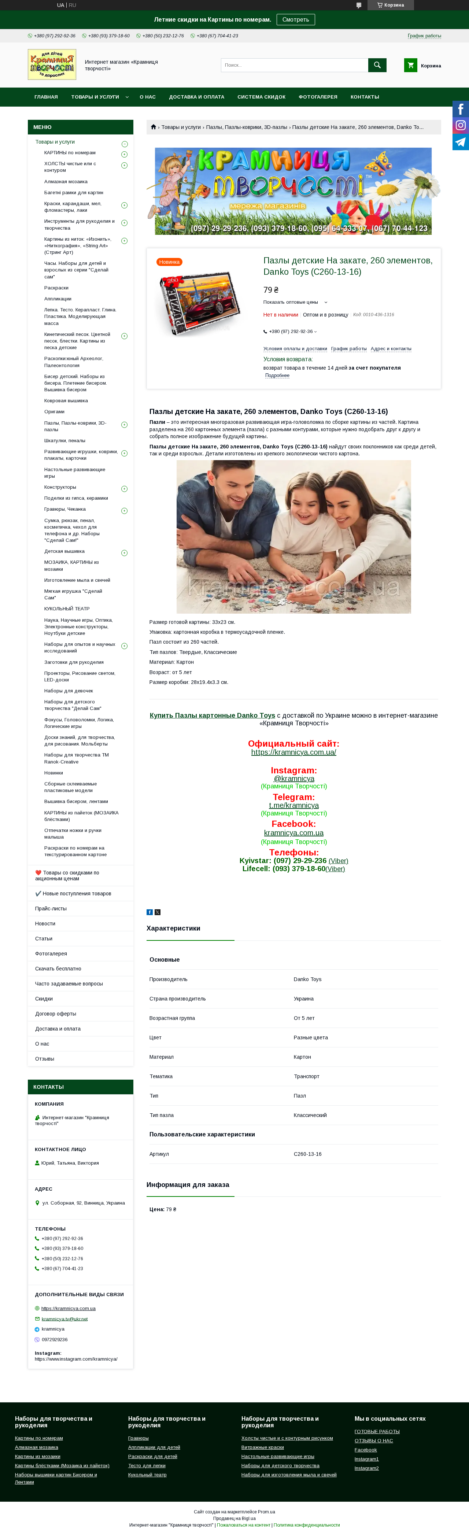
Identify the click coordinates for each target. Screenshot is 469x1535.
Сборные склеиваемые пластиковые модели (70, 787)
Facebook (366, 1450)
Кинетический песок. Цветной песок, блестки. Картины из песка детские (77, 341)
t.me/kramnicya (294, 805)
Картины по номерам (39, 1438)
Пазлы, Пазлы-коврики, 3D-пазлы (246, 127)
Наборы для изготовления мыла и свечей (289, 1474)
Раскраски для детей (152, 1456)
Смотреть (295, 19)
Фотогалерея (318, 97)
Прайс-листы (51, 908)
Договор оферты (55, 1014)
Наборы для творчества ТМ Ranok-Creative (76, 758)
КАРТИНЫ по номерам (70, 152)
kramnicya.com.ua (294, 833)
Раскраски (56, 288)
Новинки (53, 773)
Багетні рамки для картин (73, 192)
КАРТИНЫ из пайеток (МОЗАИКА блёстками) (81, 816)
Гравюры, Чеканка (65, 509)
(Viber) (338, 861)
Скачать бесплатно (58, 969)
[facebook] (150, 913)
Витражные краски (262, 1447)
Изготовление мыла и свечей (77, 580)
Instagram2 (367, 1468)
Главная (46, 97)
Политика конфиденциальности (307, 1525)
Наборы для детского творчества (280, 1465)
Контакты (365, 97)
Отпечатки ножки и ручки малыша (72, 834)
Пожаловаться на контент (243, 1525)
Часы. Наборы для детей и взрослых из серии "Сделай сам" (76, 269)
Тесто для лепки (147, 1465)
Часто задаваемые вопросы (69, 984)
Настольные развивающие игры (74, 473)
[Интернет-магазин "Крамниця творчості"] (52, 78)
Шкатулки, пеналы (64, 440)
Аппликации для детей (154, 1447)
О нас (148, 97)
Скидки (44, 999)
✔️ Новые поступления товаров (73, 893)
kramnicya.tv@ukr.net (65, 1318)
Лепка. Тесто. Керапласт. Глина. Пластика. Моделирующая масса (80, 316)
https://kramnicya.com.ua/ (293, 752)
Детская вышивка (64, 551)
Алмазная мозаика (66, 181)
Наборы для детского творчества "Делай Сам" (72, 705)
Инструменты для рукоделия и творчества (79, 224)
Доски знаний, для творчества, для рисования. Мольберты (79, 741)
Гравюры (138, 1438)
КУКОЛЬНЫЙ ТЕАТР (67, 608)
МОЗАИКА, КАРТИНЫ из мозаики (71, 565)
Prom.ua (266, 1511)
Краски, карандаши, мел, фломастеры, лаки (72, 207)
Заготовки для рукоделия (74, 662)
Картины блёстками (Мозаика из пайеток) (62, 1465)
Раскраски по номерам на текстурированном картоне (75, 851)
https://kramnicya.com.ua (68, 1308)
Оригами (54, 411)
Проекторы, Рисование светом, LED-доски (79, 676)
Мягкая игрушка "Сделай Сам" (73, 594)
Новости (45, 923)
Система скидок (261, 97)
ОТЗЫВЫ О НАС (374, 1440)
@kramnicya (294, 778)
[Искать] (377, 65)
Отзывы (44, 1059)
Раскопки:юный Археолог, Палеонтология (73, 362)
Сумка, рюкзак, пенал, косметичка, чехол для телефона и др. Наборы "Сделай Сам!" (72, 530)
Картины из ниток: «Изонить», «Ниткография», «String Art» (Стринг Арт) (77, 245)
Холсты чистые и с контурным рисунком (287, 1438)
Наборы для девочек (68, 690)
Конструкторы (60, 487)
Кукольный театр (147, 1474)
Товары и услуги (95, 97)
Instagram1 (367, 1459)
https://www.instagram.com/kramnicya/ (76, 1359)
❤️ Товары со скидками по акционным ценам (67, 875)
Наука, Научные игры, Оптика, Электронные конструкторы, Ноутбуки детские (78, 626)
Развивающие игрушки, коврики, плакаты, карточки (81, 455)
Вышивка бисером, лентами (76, 801)
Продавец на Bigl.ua (234, 1518)
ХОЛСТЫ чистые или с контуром (70, 167)
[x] (157, 913)
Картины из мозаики (37, 1456)
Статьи (43, 939)
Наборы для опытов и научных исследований (79, 647)
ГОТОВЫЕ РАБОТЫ (377, 1431)
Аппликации (57, 299)
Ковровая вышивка (66, 400)
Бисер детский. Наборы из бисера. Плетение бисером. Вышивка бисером (75, 383)
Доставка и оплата (196, 97)
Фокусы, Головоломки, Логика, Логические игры (79, 723)
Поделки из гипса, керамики (76, 498)
